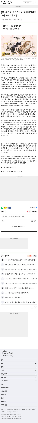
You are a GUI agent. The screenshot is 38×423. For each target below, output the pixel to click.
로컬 (35, 256)
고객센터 (3, 412)
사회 (2, 363)
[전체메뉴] (36, 3)
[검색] (33, 3)
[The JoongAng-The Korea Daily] (7, 353)
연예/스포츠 (4, 374)
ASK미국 (3, 377)
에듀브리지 (4, 391)
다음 (35, 307)
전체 (29, 256)
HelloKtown (4, 381)
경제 (2, 367)
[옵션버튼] (36, 19)
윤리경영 (34, 409)
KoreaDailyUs (5, 387)
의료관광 (3, 401)
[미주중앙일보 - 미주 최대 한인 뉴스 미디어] (6, 2)
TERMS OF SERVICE (26, 409)
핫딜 (2, 384)
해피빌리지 (4, 405)
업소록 (3, 398)
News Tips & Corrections (12, 412)
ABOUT (2, 409)
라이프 (3, 370)
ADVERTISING (9, 409)
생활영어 (3, 394)
